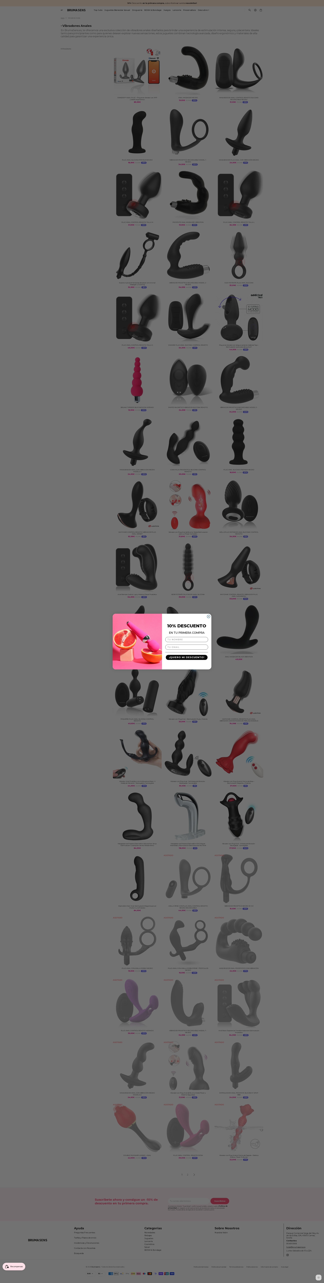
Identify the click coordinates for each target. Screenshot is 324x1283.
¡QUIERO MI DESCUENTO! (186, 657)
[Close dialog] (208, 616)
